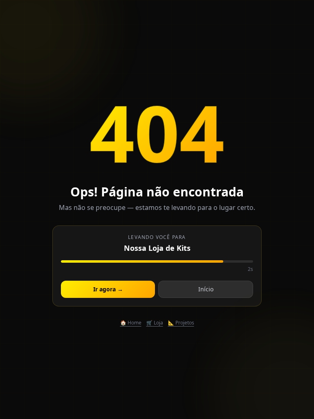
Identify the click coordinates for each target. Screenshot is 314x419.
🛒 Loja (154, 323)
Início (205, 289)
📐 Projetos (181, 323)
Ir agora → (108, 289)
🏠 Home (130, 323)
